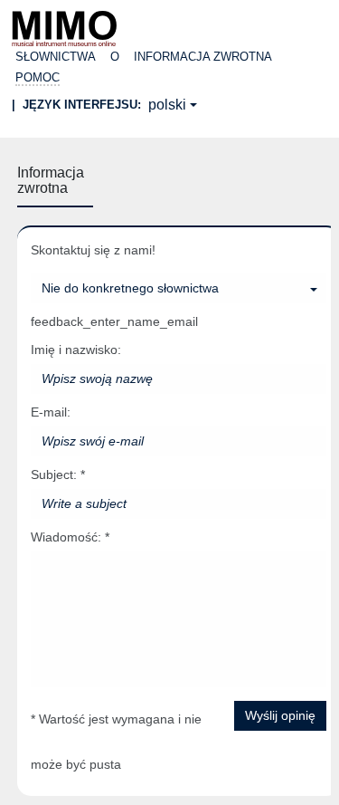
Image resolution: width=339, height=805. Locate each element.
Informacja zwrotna (203, 56)
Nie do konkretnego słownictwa (130, 288)
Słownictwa (55, 56)
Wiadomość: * (70, 537)
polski (167, 104)
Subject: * (58, 474)
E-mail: (51, 412)
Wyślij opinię (280, 715)
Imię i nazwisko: (76, 349)
